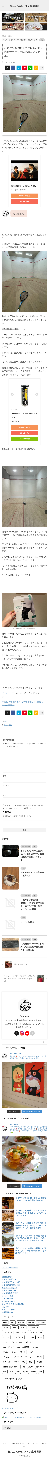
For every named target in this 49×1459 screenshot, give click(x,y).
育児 (11, 1372)
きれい (23, 1327)
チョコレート (37, 1347)
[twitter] (7, 68)
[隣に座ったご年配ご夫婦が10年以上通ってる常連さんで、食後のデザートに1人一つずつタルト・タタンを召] (24, 1159)
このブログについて (33, 1443)
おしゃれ (6, 1327)
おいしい (31, 1322)
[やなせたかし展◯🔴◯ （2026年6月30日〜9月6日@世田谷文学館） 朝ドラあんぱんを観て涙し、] (24, 1085)
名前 (5, 776)
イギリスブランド (22, 1332)
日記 (5, 721)
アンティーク (7, 1332)
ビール (13, 1352)
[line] (30, 68)
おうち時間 (41, 1322)
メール (6, 786)
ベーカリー (7, 1357)
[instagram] (22, 1033)
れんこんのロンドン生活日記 (24, 5)
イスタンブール (36, 1332)
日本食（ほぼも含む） (10, 1367)
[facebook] (13, 68)
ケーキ (5, 1342)
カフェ (40, 1337)
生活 (10, 725)
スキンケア (29, 1342)
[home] (32, 1033)
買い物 (25, 1372)
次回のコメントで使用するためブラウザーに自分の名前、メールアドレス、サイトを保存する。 (23, 806)
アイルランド (33, 1327)
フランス (22, 1352)
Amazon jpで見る (24, 196)
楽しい (6, 725)
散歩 (23, 1362)
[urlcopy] (41, 68)
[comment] (36, 68)
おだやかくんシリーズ (10, 1408)
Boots (5, 1322)
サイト (5, 795)
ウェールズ (30, 1337)
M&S (12, 1322)
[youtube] (27, 1033)
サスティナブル (16, 1342)
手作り (16, 1362)
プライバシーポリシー (17, 1443)
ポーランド (18, 1357)
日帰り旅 (39, 1362)
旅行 (30, 1362)
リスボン (39, 1357)
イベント (6, 1337)
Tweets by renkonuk (10, 1267)
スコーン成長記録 (23, 1347)
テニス (5, 1352)
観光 (18, 1372)
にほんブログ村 (8, 704)
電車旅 (33, 1372)
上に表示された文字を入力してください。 (18, 816)
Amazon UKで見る (24, 439)
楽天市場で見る (24, 201)
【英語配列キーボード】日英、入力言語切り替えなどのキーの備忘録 (32, 947)
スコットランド (8, 1347)
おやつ (15, 1327)
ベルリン (32, 1352)
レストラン (7, 1362)
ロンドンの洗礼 (27, 922)
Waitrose (21, 1322)
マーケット (29, 1357)
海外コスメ (40, 1367)
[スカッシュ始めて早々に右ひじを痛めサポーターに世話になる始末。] (19, 68)
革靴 (40, 1372)
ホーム (5, 1443)
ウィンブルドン (18, 1337)
